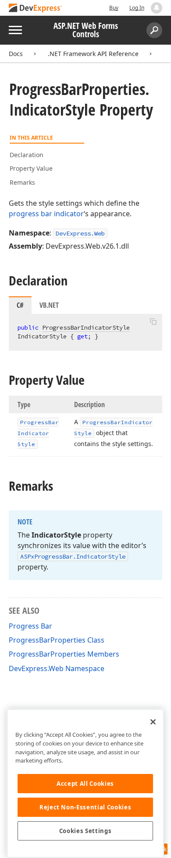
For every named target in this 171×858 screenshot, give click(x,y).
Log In (136, 7)
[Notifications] (156, 8)
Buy (113, 7)
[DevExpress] (35, 8)
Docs (16, 53)
